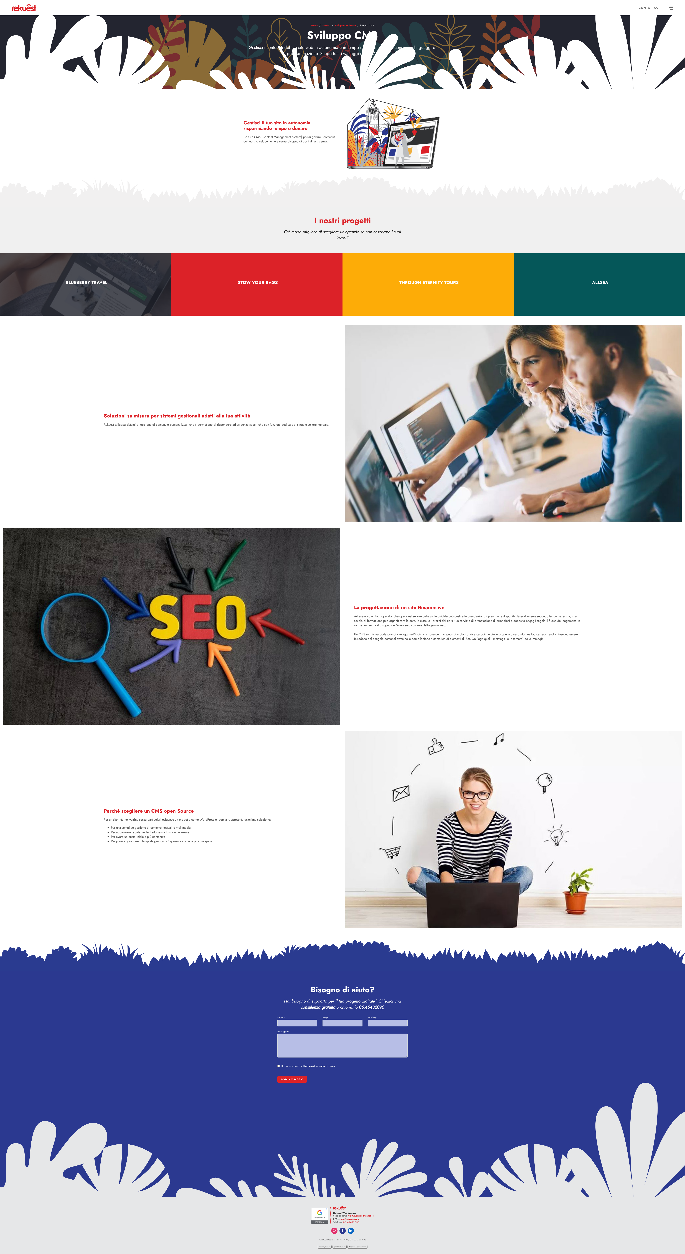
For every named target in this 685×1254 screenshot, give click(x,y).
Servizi (326, 25)
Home (314, 25)
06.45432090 (371, 1007)
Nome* (281, 1017)
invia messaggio (292, 1079)
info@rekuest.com (350, 1219)
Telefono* (373, 1017)
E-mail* (326, 1017)
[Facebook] (342, 1231)
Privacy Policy (324, 1246)
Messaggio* (283, 1031)
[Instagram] (334, 1231)
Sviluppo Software (345, 25)
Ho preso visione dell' (308, 1066)
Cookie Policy (339, 1246)
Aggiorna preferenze (357, 1246)
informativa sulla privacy (319, 1066)
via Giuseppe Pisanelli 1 (361, 1215)
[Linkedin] (351, 1231)
